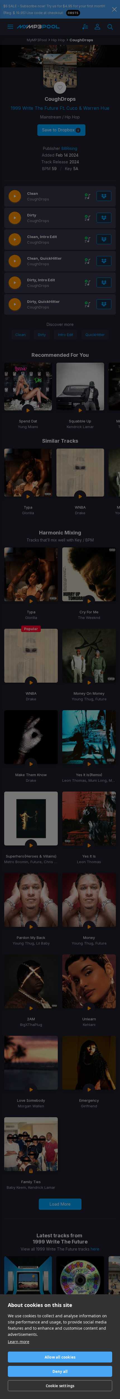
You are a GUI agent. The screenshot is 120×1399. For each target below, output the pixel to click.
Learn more (18, 1341)
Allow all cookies (60, 1357)
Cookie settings (60, 1385)
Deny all (60, 1371)
